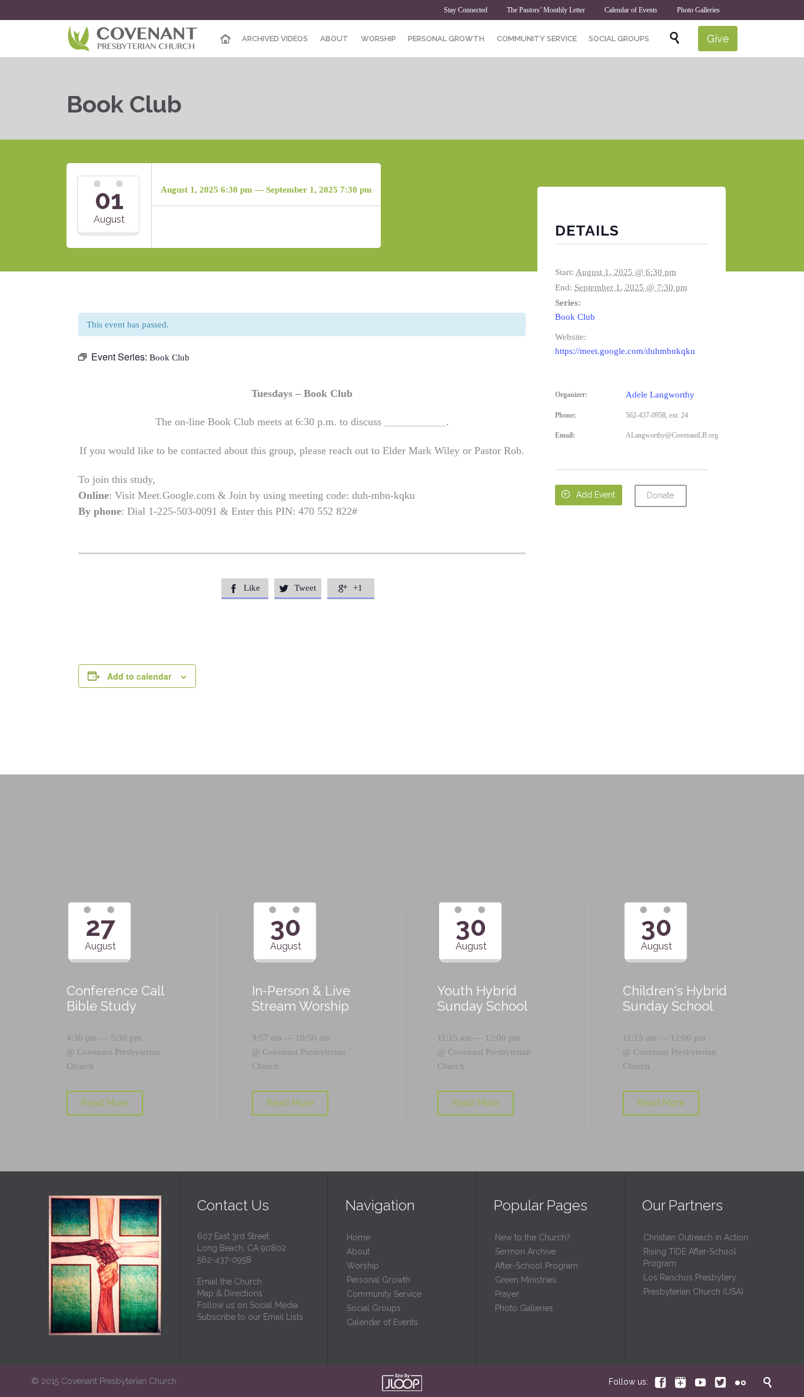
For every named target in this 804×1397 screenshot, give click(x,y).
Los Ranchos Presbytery (689, 1277)
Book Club (575, 317)
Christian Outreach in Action (695, 1237)
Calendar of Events (382, 1322)
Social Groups (374, 1308)
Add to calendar (139, 676)
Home (358, 1237)
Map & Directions (230, 1293)
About (358, 1251)
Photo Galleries (524, 1308)
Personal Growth (378, 1280)
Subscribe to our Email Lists (250, 1317)
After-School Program (536, 1265)
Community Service (384, 1294)
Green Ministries (525, 1280)
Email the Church (229, 1281)
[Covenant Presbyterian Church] (133, 39)
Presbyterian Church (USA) (693, 1291)
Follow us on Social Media (247, 1305)
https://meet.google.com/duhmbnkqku (625, 351)
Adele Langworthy (660, 394)
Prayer (507, 1294)
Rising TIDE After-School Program (689, 1257)
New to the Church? (532, 1237)
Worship (363, 1265)
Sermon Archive (525, 1251)
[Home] (225, 39)
